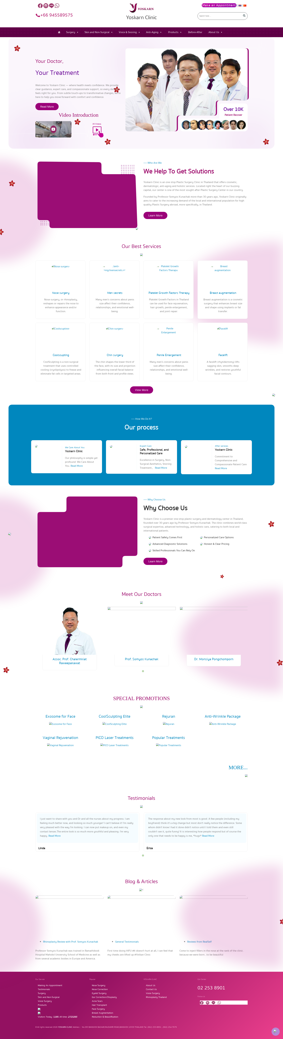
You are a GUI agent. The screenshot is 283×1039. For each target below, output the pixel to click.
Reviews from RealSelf (199, 942)
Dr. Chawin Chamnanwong (213, 659)
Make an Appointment (219, 5)
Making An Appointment (50, 985)
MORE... (238, 767)
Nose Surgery (98, 985)
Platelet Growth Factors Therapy (169, 293)
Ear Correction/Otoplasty (104, 997)
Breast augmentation (223, 293)
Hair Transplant (99, 1005)
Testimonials (44, 989)
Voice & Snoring (128, 32)
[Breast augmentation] (222, 268)
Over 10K (233, 109)
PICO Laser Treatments (114, 738)
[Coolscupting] (60, 328)
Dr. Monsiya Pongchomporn (141, 659)
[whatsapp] (57, 5)
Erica (41, 848)
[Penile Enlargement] (168, 330)
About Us (213, 32)
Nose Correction (100, 989)
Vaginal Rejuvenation (60, 738)
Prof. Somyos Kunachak (69, 659)
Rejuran (168, 716)
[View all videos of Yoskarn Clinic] (96, 129)
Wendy (151, 835)
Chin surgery (115, 355)
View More (141, 390)
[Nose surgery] (60, 266)
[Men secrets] (114, 268)
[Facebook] (40, 5)
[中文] (245, 5)
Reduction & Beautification (105, 1017)
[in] (45, 5)
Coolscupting (61, 355)
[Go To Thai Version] (240, 5)
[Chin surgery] (114, 328)
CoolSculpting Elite (114, 716)
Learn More (155, 215)
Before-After (195, 32)
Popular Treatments (168, 738)
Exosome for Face (60, 716)
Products (173, 32)
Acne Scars (97, 1001)
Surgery (70, 32)
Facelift (222, 355)
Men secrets (115, 293)
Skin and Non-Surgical (97, 32)
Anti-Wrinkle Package (223, 716)
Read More (47, 106)
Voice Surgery (45, 1001)
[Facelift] (222, 328)
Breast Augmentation (102, 1013)
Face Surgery (98, 1009)
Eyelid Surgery (99, 993)
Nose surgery (60, 293)
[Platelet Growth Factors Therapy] (168, 268)
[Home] (59, 32)
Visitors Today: (57, 1017)
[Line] (51, 5)
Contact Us (151, 989)
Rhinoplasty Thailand (156, 997)
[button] (143, 671)
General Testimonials (127, 942)
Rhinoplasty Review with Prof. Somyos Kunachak (70, 942)
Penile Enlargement (169, 355)
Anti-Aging (152, 32)
